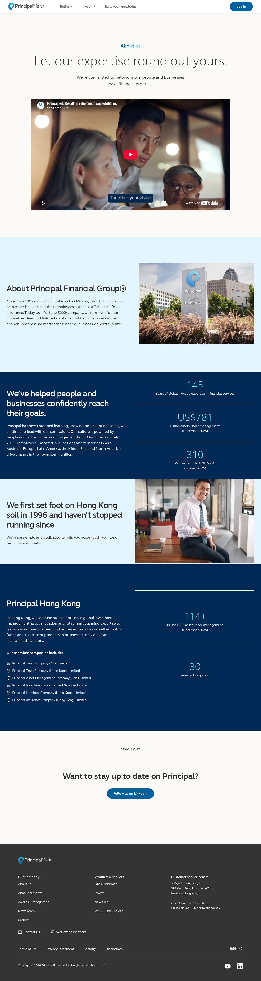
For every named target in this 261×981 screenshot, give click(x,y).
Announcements (30, 893)
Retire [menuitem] (64, 6)
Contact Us (32, 932)
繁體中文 (236, 949)
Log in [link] (241, 6)
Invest (99, 893)
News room (26, 911)
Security (90, 949)
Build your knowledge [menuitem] (121, 6)
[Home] (26, 6)
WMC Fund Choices (109, 911)
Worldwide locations (71, 932)
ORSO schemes (106, 884)
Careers (23, 920)
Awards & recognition (33, 902)
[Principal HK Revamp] (35, 863)
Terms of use (27, 949)
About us (24, 884)
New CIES (102, 902)
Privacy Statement (60, 949)
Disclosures (114, 949)
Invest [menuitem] (86, 6)
